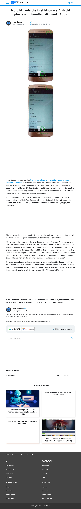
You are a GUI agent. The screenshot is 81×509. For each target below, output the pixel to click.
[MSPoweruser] (20, 2)
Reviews (45, 487)
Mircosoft (45, 466)
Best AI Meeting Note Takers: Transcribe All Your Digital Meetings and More (22, 412)
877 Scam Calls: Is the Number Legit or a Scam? (22, 422)
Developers (10, 466)
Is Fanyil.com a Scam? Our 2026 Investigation (58, 393)
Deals (8, 487)
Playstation (10, 499)
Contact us (46, 506)
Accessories (10, 495)
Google (44, 474)
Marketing (9, 474)
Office (44, 477)
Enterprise (10, 470)
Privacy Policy (35, 506)
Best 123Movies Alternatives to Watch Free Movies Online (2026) (58, 440)
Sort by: (60, 375)
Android (45, 470)
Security (9, 477)
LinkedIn (32, 454)
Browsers (45, 491)
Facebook (16, 454)
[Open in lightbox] (40, 110)
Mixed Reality (47, 499)
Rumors (9, 491)
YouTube (26, 454)
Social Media (46, 495)
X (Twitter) (21, 454)
